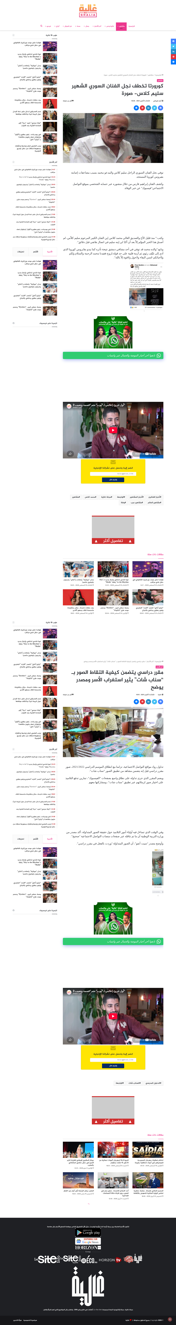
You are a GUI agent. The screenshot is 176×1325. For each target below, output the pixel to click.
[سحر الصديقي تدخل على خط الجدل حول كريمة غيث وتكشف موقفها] (50, 115)
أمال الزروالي (157, 101)
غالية (127, 1320)
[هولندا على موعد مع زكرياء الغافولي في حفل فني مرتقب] (147, 569)
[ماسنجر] (136, 107)
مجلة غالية (106, 497)
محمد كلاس (90, 497)
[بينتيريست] (142, 107)
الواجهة (120, 497)
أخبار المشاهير (136, 497)
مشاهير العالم (154, 502)
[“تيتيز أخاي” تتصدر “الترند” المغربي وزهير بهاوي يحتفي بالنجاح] (147, 597)
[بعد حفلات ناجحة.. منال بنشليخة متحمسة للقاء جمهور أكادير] (78, 597)
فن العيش (68, 26)
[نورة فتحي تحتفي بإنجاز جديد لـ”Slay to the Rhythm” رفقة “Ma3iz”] (113, 569)
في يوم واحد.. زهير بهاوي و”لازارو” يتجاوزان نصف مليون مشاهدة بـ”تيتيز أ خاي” (27, 137)
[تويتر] (154, 107)
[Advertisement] (113, 53)
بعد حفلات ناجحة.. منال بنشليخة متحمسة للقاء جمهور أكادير (80, 609)
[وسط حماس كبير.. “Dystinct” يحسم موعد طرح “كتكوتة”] (113, 597)
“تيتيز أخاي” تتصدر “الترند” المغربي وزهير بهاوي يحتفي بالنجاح (149, 609)
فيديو (49, 26)
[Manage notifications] (170, 1319)
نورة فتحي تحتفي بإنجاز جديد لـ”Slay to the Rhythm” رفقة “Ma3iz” (114, 581)
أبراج (57, 26)
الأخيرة (49, 251)
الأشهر (35, 251)
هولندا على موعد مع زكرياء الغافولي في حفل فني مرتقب (148, 581)
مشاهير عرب (136, 502)
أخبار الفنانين (154, 497)
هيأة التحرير (17, 1320)
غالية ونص (110, 26)
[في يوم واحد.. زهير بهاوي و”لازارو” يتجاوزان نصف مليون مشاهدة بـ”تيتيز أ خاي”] (50, 138)
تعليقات (20, 251)
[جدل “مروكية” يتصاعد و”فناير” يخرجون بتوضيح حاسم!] (78, 569)
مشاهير (122, 26)
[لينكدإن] (148, 107)
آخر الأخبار (97, 26)
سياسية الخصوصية (30, 1320)
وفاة (123, 502)
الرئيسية (131, 26)
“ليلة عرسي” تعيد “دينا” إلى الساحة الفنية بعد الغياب (30, 124)
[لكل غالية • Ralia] (88, 10)
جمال (87, 26)
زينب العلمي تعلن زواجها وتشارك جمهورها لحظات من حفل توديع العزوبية (28, 149)
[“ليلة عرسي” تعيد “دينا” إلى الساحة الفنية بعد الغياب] (50, 126)
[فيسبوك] (160, 107)
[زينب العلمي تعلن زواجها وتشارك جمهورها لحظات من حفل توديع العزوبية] (50, 149)
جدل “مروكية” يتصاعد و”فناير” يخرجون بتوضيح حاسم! (79, 581)
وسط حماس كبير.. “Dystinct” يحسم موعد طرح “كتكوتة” (114, 609)
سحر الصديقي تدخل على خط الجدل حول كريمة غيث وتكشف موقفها (27, 113)
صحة (78, 26)
